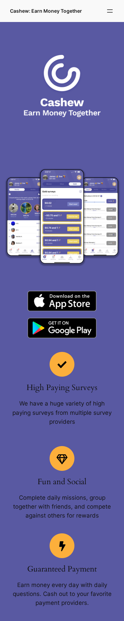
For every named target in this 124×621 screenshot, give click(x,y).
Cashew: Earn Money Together (46, 11)
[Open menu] (110, 11)
